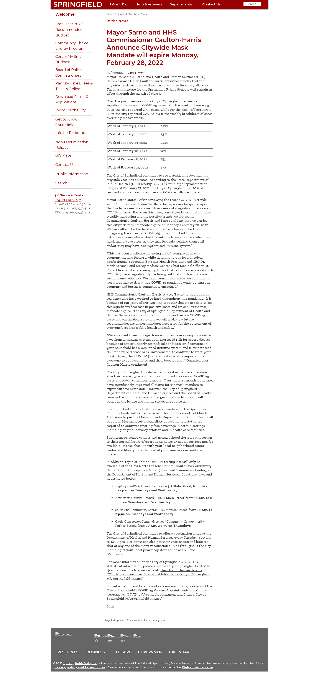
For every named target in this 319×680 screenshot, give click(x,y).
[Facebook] (101, 641)
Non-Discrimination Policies (71, 145)
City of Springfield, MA (119, 14)
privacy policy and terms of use (79, 667)
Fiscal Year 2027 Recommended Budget (69, 29)
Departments (180, 4)
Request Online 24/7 (68, 200)
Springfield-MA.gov (80, 663)
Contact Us (211, 4)
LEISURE (123, 652)
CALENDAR (179, 652)
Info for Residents (70, 133)
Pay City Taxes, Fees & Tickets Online (74, 86)
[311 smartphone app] (137, 636)
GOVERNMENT (151, 652)
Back (110, 606)
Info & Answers (149, 4)
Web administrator (197, 667)
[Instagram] (115, 641)
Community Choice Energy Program (71, 46)
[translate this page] (150, 638)
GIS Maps (63, 155)
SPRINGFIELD (77, 4)
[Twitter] (126, 641)
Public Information (71, 174)
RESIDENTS (68, 652)
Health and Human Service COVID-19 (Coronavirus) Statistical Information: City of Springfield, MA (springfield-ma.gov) (158, 574)
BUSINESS (96, 652)
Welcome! (65, 14)
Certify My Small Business (69, 59)
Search (61, 183)
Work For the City (70, 110)
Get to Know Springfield (66, 122)
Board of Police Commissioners (68, 73)
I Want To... (119, 4)
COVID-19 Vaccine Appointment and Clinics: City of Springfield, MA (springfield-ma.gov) (156, 596)
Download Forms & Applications (71, 99)
